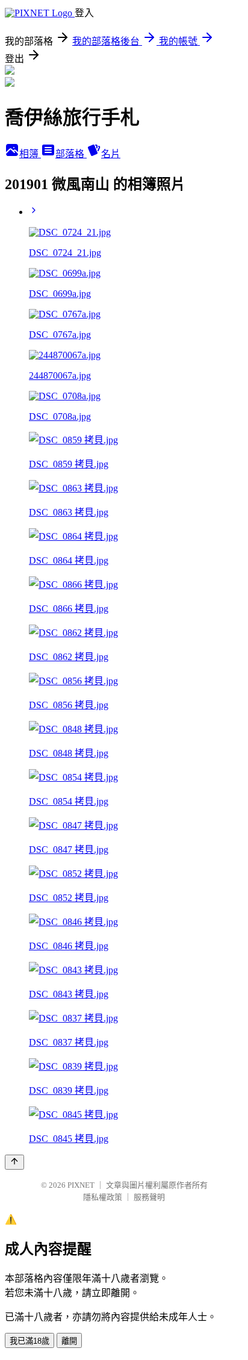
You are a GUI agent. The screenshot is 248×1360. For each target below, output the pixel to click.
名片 (110, 154)
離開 (69, 1341)
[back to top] (14, 1162)
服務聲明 (149, 1197)
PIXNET (81, 1185)
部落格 (71, 154)
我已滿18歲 (29, 1341)
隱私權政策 (102, 1197)
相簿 (30, 154)
